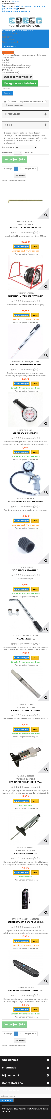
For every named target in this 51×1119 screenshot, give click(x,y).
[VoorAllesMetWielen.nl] (25, 22)
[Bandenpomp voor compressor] (25, 478)
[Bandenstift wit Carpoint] (25, 683)
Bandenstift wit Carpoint (25, 710)
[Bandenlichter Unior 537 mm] (25, 201)
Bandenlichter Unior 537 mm (25, 227)
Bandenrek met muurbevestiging (25, 296)
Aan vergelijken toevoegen (26, 254)
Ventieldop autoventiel (25, 570)
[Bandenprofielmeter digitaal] (25, 755)
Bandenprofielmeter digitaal (25, 782)
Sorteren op (8, 147)
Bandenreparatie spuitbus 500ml (26, 922)
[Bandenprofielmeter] (25, 827)
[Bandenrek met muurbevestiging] (25, 272)
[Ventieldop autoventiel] (25, 546)
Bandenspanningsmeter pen (25, 364)
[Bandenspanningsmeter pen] (25, 341)
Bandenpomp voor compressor (25, 501)
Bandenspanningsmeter (25, 433)
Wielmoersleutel (25, 638)
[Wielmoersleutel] (25, 615)
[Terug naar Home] (5, 101)
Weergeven (7, 152)
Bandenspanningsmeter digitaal (26, 990)
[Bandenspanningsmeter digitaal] (25, 967)
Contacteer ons (9, 3)
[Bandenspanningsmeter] (25, 409)
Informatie (12, 114)
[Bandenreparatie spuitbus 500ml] (25, 898)
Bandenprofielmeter (25, 853)
